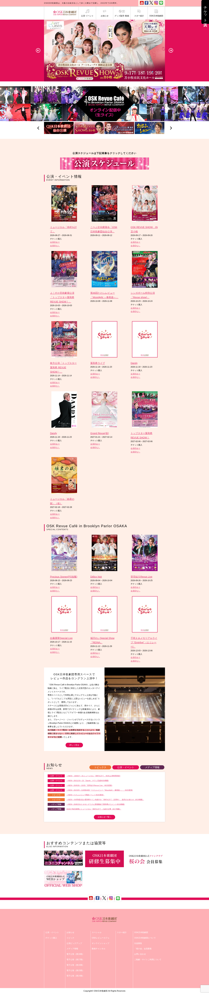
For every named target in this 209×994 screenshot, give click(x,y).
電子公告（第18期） (75, 954)
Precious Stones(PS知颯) (63, 576)
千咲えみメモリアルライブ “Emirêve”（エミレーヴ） (144, 642)
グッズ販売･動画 (122, 16)
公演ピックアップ (74, 943)
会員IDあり (55, 242)
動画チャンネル (98, 949)
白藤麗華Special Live (61, 638)
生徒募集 (138, 943)
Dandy (134, 363)
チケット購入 (51, 938)
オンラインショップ (100, 943)
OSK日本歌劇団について (145, 938)
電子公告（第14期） (75, 976)
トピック (70, 938)
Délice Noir (96, 576)
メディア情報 (152, 767)
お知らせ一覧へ (104, 817)
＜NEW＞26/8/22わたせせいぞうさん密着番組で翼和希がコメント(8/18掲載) (95, 804)
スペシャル (96, 932)
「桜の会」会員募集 (143, 949)
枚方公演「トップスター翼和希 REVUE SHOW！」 (63, 367)
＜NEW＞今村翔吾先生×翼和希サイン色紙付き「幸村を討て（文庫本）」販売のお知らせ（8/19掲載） (105, 800)
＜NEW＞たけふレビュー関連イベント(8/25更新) (85, 795)
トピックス (100, 767)
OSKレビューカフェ (100, 938)
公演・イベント (125, 767)
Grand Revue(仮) (99, 433)
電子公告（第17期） (75, 960)
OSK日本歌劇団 (156, 16)
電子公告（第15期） (75, 970)
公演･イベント (87, 16)
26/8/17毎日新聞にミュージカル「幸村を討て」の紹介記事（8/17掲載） (93, 809)
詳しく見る (74, 745)
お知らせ (104, 16)
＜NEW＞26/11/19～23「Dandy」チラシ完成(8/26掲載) (87, 781)
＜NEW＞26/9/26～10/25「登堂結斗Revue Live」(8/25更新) (89, 785)
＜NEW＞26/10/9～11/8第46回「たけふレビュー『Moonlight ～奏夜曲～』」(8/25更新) (99, 790)
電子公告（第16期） (75, 965)
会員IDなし (55, 246)
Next (170, 50)
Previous (38, 50)
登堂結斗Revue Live (141, 576)
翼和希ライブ (97, 363)
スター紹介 (139, 16)
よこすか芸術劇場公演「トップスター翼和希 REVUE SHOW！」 (62, 297)
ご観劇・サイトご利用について (147, 960)
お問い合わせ (140, 954)
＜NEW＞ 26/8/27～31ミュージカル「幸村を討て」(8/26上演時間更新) (93, 776)
